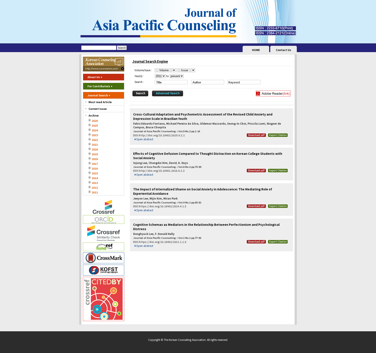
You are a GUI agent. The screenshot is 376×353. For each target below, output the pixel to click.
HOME (256, 50)
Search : (139, 82)
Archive (94, 115)
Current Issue (98, 109)
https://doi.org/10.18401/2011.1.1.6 (162, 242)
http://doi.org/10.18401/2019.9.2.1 (162, 135)
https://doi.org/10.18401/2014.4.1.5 (162, 206)
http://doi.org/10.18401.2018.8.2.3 (162, 170)
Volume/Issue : (143, 70)
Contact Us (283, 50)
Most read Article (100, 102)
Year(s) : (139, 76)
